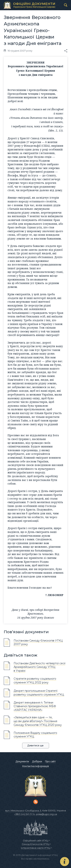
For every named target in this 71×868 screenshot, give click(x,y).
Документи (22, 761)
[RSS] (35, 802)
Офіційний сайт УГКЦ (35, 840)
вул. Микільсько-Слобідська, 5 (23, 810)
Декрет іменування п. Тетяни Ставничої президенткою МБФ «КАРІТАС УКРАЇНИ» (35, 706)
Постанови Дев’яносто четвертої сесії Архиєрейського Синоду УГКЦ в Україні (39, 667)
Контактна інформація (35, 766)
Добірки (37, 761)
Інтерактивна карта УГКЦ (35, 847)
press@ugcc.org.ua (46, 814)
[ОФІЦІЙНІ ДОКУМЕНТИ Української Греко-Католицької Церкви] (7, 5)
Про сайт (50, 761)
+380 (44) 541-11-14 (24, 814)
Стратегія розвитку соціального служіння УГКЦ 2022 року (35, 680)
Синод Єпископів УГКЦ (35, 844)
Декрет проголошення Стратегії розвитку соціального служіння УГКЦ (39, 692)
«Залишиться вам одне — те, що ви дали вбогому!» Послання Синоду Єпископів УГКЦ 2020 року (38, 721)
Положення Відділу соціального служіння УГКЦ (35, 734)
